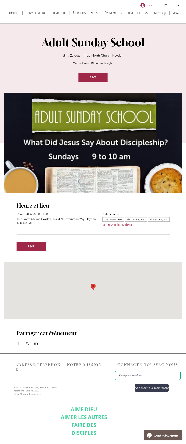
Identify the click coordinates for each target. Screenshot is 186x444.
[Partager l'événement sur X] (27, 343)
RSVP (93, 77)
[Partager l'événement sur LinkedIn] (36, 343)
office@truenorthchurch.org (27, 394)
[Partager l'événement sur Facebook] (18, 343)
